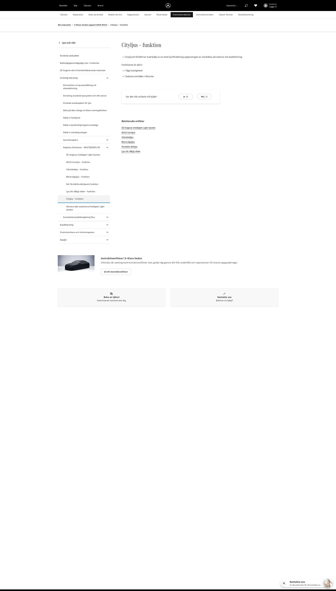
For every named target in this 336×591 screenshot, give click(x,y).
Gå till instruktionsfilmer (116, 271)
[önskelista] (256, 5)
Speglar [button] (63, 239)
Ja (184, 96)
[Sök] (246, 5)
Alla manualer (64, 24)
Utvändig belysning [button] (69, 77)
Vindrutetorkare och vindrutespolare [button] (77, 232)
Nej (202, 96)
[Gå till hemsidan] (168, 5)
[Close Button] (308, 583)
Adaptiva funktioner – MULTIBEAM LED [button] (81, 147)
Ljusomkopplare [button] (70, 140)
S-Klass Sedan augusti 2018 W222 (90, 24)
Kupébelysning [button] (67, 224)
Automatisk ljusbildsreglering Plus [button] (79, 217)
